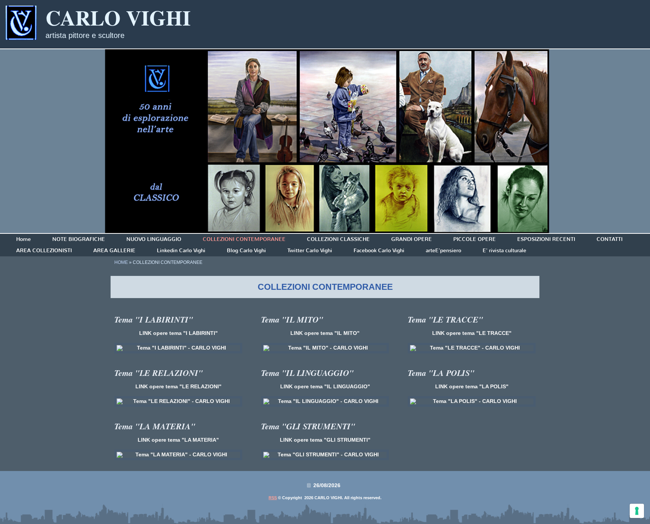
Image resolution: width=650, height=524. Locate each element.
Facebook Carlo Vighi (379, 250)
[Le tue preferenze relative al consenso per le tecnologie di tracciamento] (637, 511)
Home (23, 239)
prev (21, 141)
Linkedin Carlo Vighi (181, 250)
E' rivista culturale (504, 250)
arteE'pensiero (443, 250)
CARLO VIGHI (118, 17)
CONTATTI (610, 239)
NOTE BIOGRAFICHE (78, 239)
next (629, 141)
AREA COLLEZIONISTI (44, 250)
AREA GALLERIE (114, 250)
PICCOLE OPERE (474, 239)
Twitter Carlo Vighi (309, 250)
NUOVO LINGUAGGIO (153, 239)
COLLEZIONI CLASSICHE (338, 239)
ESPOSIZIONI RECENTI (546, 239)
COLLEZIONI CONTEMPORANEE (244, 239)
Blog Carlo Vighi (246, 250)
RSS (273, 497)
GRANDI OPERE (411, 239)
